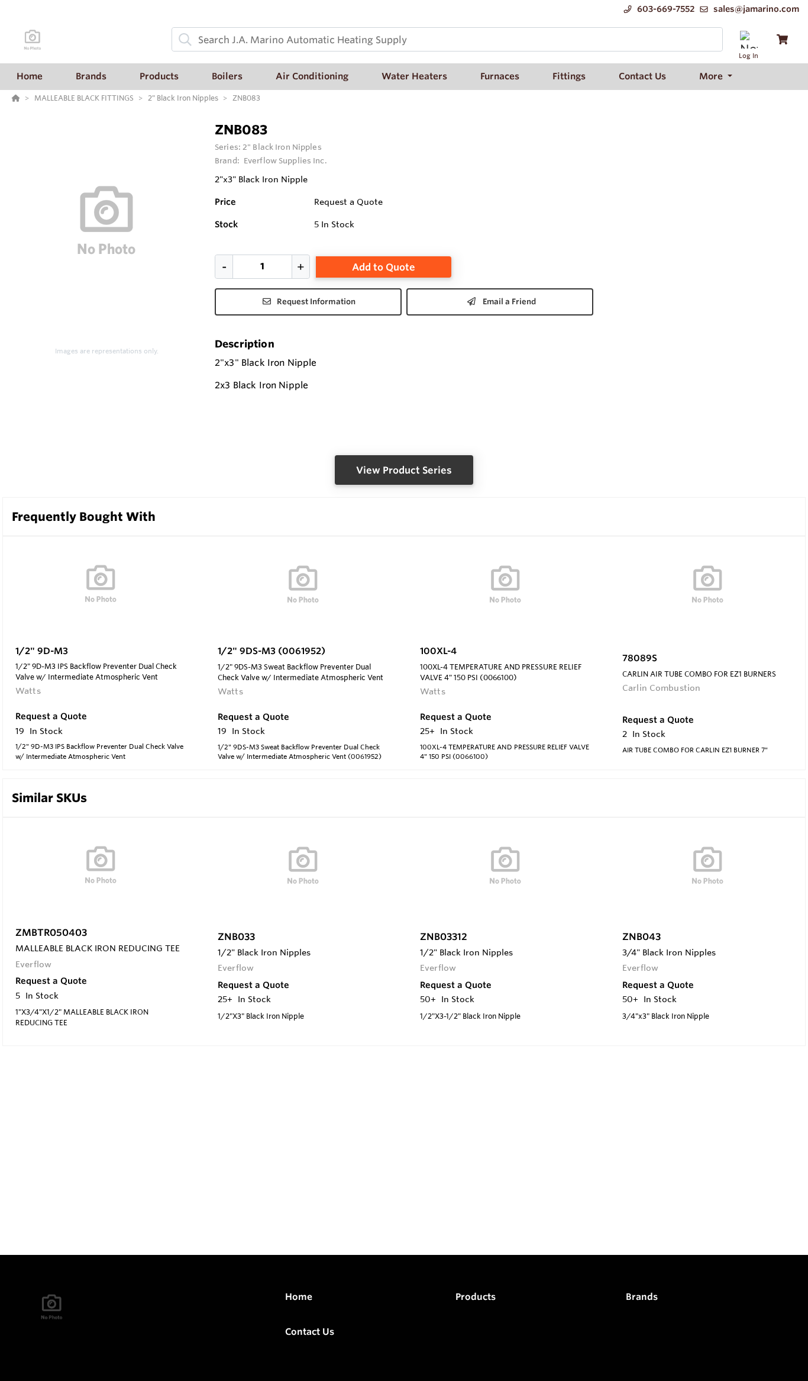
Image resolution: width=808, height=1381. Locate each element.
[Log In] (748, 39)
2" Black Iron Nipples (282, 147)
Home (298, 1296)
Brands (642, 1296)
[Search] (182, 39)
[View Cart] (782, 39)
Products (475, 1296)
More (712, 76)
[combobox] (447, 39)
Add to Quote (383, 267)
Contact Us (309, 1331)
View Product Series (404, 470)
